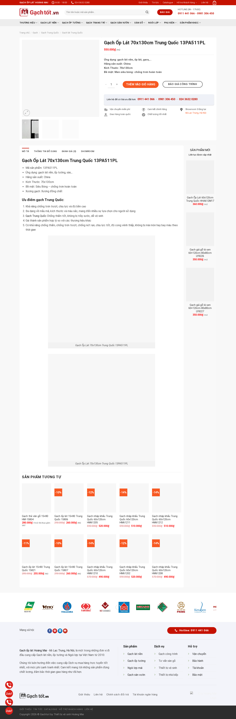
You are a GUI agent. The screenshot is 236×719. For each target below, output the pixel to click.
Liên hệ (204, 2)
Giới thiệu (143, 2)
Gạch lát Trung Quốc (72, 32)
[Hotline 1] (9, 685)
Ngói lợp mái (135, 668)
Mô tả (25, 151)
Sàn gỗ (138, 22)
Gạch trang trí (95, 22)
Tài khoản (198, 668)
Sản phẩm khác (189, 22)
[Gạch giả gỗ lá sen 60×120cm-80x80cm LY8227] (200, 284)
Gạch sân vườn (119, 22)
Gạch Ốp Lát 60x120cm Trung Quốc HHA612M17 (200, 199)
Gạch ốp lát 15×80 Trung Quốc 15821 (36, 569)
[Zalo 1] (9, 693)
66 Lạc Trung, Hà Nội (61, 650)
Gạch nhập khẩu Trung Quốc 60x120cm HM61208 (164, 570)
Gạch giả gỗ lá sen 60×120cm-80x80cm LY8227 (200, 308)
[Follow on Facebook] (49, 631)
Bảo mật (197, 674)
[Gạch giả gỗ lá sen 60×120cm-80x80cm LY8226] (200, 229)
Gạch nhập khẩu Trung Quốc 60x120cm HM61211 (132, 519)
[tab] (25, 151)
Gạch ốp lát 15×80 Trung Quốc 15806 (68, 518)
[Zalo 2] (9, 711)
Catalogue (168, 2)
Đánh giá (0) (69, 151)
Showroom (87, 151)
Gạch (35, 32)
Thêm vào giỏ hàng (140, 84)
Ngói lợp (153, 22)
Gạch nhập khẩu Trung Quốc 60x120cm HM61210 (99, 570)
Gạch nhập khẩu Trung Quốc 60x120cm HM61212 (164, 519)
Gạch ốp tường (71, 22)
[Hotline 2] (9, 702)
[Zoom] (26, 112)
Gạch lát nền (48, 22)
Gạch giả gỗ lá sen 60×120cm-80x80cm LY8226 (200, 253)
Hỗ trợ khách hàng (186, 2)
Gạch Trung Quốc (50, 32)
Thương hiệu (27, 22)
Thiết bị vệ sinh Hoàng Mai (69, 714)
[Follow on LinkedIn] (60, 631)
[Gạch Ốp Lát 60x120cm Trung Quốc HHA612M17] (200, 177)
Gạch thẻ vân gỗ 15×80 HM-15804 (35, 518)
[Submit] (147, 12)
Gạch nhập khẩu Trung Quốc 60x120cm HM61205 (99, 519)
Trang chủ (24, 32)
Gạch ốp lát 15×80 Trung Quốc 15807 (68, 569)
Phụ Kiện (169, 22)
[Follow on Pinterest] (55, 631)
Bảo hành (197, 660)
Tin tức (155, 2)
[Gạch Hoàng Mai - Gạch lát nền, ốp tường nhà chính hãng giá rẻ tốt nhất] (39, 12)
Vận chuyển (199, 654)
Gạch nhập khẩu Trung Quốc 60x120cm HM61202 (132, 570)
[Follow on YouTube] (65, 631)
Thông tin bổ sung (45, 151)
